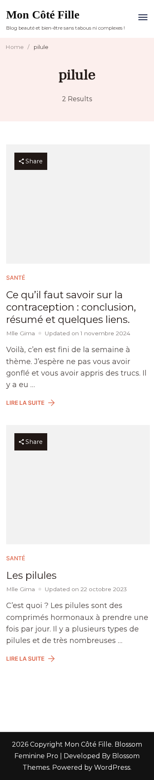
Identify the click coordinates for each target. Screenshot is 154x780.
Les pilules (31, 575)
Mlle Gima (20, 333)
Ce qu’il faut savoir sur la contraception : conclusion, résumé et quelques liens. (71, 307)
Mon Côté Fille (42, 14)
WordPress (112, 767)
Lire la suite (25, 402)
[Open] (143, 17)
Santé (15, 277)
